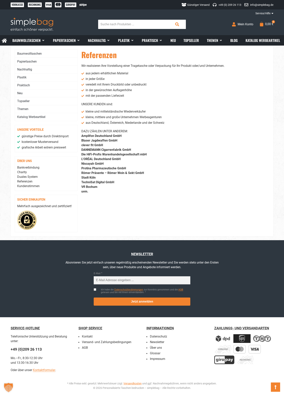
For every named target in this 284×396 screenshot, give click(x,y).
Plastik (21, 77)
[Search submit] (177, 24)
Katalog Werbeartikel (31, 117)
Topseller (23, 101)
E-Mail (97, 273)
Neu (20, 93)
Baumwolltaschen (29, 53)
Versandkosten (132, 383)
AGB (180, 289)
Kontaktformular (44, 370)
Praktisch (23, 85)
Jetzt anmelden (142, 301)
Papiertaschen (27, 61)
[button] (29, 40)
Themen (22, 109)
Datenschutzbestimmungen (128, 289)
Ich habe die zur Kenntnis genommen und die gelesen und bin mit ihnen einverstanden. (142, 291)
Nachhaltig (24, 69)
